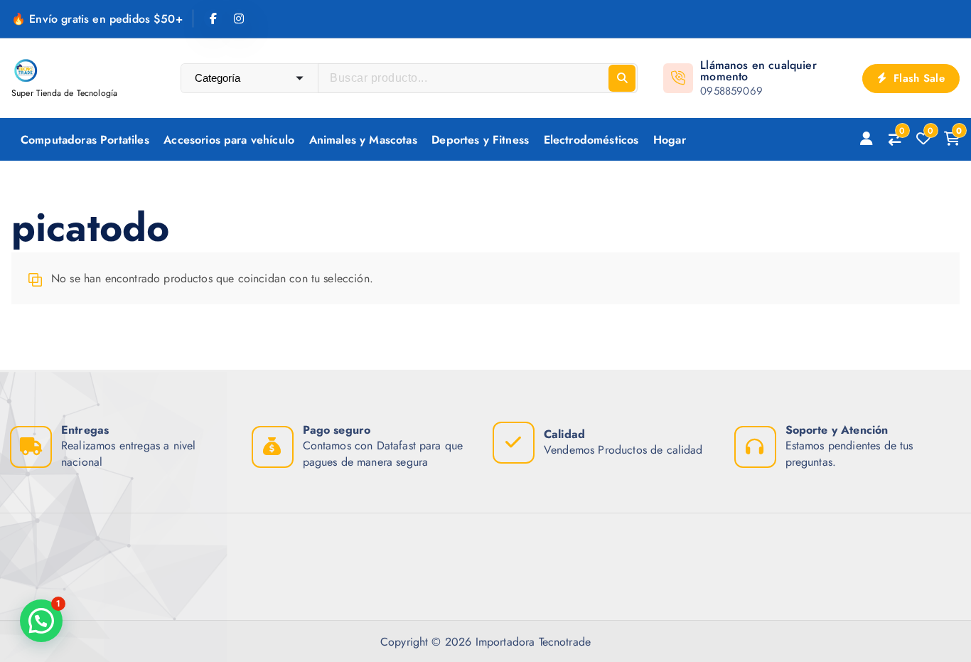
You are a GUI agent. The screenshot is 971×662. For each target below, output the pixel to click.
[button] (41, 620)
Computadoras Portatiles (85, 140)
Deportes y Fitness (480, 140)
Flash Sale (917, 78)
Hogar (669, 140)
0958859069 (731, 91)
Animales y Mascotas (363, 140)
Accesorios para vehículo (228, 140)
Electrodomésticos (591, 140)
